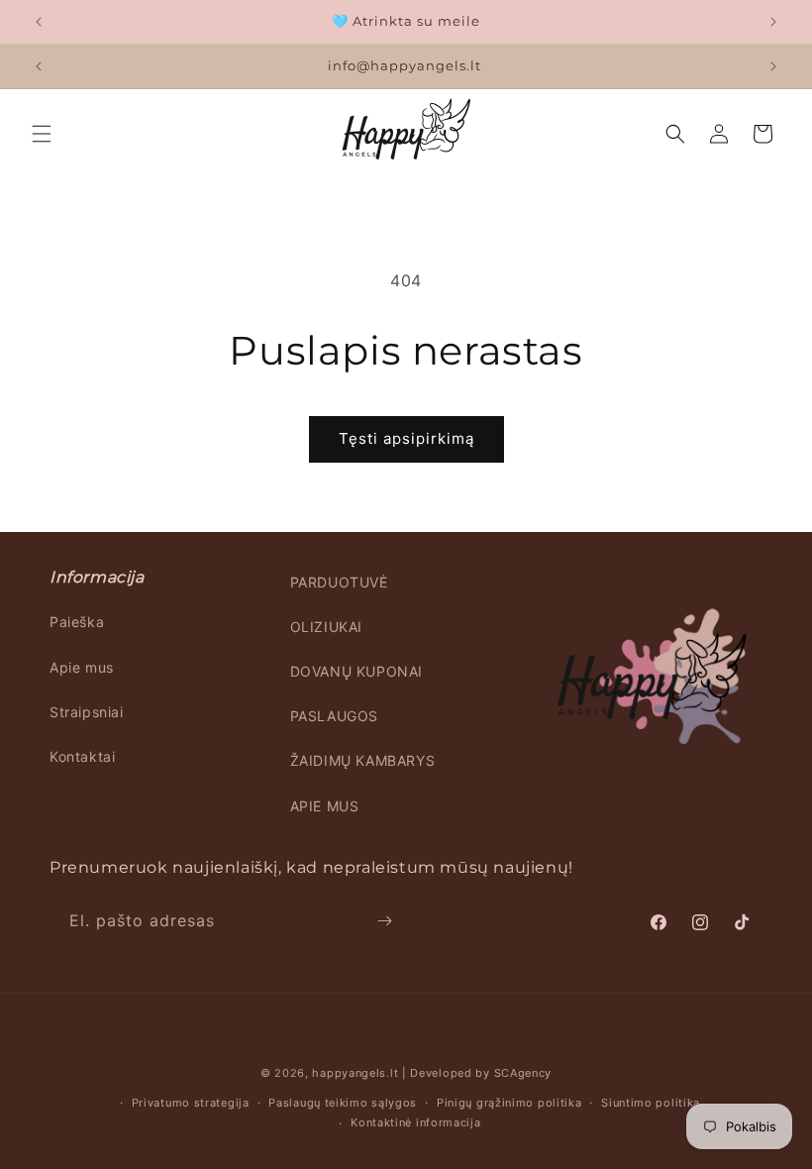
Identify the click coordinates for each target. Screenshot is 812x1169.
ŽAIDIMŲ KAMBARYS (363, 760)
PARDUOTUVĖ (339, 582)
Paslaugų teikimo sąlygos (342, 1103)
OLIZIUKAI (326, 626)
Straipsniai (87, 711)
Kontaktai (82, 756)
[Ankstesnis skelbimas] (38, 22)
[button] (41, 134)
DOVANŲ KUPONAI (356, 671)
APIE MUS (324, 805)
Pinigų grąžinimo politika (509, 1103)
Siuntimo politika (650, 1103)
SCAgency (523, 1073)
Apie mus (82, 667)
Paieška (77, 621)
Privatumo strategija (191, 1103)
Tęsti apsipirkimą (406, 438)
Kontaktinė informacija (415, 1122)
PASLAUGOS (334, 715)
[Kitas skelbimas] (773, 22)
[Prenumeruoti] (384, 921)
